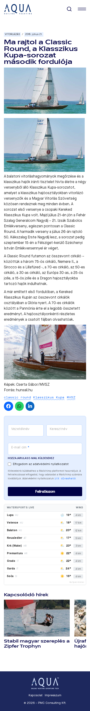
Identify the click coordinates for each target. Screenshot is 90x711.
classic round (17, 397)
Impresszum (53, 695)
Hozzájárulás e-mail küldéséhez (31, 458)
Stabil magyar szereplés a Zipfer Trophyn (37, 643)
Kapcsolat (35, 695)
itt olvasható (64, 478)
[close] (82, 9)
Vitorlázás (12, 34)
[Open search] (69, 9)
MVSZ (71, 397)
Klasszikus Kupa (48, 397)
